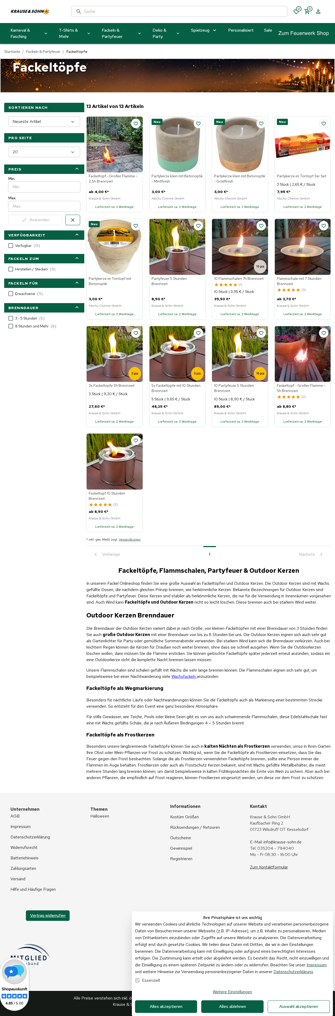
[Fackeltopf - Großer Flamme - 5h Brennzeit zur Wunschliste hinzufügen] (323, 333)
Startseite (12, 51)
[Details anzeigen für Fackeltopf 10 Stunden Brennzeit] (115, 462)
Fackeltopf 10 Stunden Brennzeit (107, 496)
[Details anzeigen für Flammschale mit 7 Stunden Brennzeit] (303, 247)
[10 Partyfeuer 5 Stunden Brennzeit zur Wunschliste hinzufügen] (261, 333)
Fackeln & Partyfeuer (43, 51)
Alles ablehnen (232, 1006)
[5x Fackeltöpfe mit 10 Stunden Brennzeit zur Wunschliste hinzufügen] (198, 333)
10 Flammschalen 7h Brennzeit (239, 278)
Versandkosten (130, 539)
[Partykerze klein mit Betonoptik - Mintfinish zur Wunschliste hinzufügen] (198, 123)
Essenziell (151, 980)
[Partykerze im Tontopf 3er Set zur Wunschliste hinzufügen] (323, 123)
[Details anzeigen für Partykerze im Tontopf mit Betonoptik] (115, 247)
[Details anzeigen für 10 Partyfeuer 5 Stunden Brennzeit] (240, 354)
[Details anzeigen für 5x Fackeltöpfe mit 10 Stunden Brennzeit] (177, 354)
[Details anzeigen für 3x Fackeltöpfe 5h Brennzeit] (115, 354)
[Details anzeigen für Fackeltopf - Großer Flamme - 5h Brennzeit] (303, 354)
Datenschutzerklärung (293, 971)
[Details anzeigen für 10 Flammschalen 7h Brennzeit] (240, 247)
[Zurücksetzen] (72, 220)
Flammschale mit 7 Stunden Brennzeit (299, 281)
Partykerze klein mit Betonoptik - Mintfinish (177, 179)
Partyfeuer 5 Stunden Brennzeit (169, 281)
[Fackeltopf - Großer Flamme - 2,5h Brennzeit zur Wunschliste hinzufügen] (136, 123)
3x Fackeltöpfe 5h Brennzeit (112, 385)
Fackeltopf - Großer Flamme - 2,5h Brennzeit (113, 179)
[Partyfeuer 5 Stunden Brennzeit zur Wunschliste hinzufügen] (198, 225)
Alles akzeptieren (166, 1006)
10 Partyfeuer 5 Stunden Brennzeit (234, 388)
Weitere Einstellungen (232, 992)
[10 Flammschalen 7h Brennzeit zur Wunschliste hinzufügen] (261, 225)
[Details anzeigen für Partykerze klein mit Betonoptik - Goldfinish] (240, 145)
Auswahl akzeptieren (298, 1006)
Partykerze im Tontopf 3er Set (301, 176)
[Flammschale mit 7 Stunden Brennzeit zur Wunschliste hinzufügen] (323, 225)
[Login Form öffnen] (318, 11)
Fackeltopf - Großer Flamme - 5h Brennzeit (301, 388)
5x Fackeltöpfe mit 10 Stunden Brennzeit (176, 388)
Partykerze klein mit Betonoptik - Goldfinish (239, 179)
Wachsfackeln (184, 676)
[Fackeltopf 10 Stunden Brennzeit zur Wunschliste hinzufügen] (136, 440)
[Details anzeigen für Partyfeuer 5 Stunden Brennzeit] (177, 247)
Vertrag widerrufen (47, 915)
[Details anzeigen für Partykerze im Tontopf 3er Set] (303, 145)
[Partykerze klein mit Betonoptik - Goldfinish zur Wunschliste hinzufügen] (261, 123)
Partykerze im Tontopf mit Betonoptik (110, 281)
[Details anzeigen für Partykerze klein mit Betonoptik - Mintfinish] (177, 145)
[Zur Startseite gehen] (35, 11)
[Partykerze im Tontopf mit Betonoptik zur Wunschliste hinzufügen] (136, 225)
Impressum (316, 965)
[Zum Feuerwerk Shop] (303, 33)
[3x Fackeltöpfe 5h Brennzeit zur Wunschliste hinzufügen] (136, 333)
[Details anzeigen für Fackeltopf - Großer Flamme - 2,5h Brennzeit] (115, 145)
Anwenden (39, 220)
